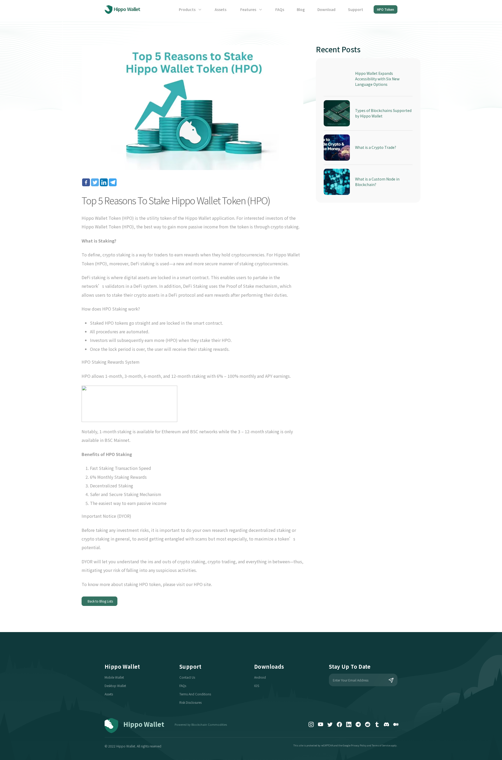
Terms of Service (381, 745)
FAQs (279, 9)
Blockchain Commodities (209, 724)
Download (326, 9)
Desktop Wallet (115, 685)
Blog (301, 9)
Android (260, 677)
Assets (220, 9)
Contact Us (187, 677)
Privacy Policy (359, 745)
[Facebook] (86, 182)
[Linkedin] (104, 182)
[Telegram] (113, 182)
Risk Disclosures (190, 702)
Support (355, 9)
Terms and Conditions (195, 694)
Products (187, 9)
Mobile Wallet (114, 677)
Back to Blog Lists (99, 601)
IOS (256, 685)
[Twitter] (95, 182)
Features (248, 9)
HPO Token (385, 9)
